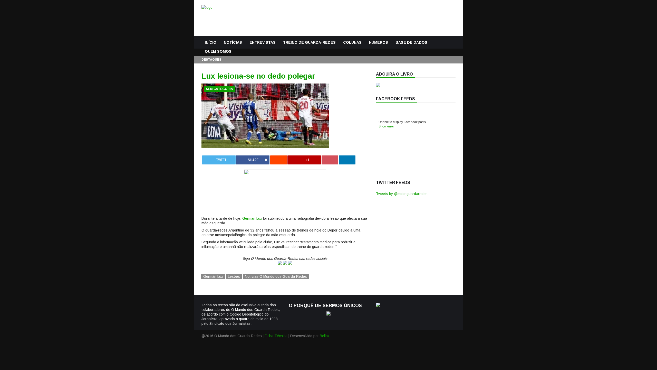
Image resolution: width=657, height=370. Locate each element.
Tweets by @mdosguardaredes (402, 194)
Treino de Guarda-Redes (309, 42)
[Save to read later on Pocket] (330, 159)
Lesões (234, 276)
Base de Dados (411, 42)
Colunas (352, 42)
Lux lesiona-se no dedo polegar (258, 76)
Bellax (325, 336)
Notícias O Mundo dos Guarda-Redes (276, 276)
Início (210, 42)
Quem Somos (218, 51)
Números (378, 42)
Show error (386, 126)
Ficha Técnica (276, 336)
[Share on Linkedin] (347, 159)
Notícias (233, 42)
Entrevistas (262, 42)
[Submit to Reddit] (278, 159)
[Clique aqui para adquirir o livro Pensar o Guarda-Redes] (378, 86)
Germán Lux (252, 218)
